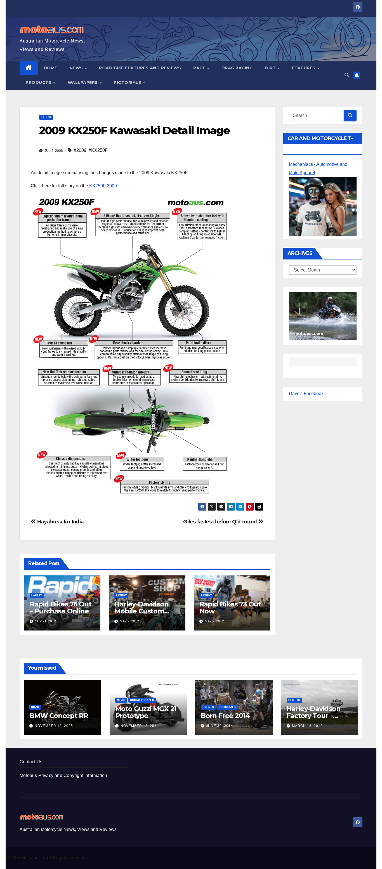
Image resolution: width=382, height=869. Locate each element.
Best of (294, 700)
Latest (46, 117)
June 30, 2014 (219, 726)
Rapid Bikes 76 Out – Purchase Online (60, 607)
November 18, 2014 (140, 726)
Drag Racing (237, 67)
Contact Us (31, 761)
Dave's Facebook (306, 393)
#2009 (80, 150)
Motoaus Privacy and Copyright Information (63, 775)
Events (208, 707)
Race (200, 67)
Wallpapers (83, 82)
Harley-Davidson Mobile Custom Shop (141, 611)
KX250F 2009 (102, 185)
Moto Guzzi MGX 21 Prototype (146, 712)
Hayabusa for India (60, 522)
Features (304, 67)
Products (39, 82)
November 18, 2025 (54, 726)
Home (50, 67)
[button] (347, 75)
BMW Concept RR (58, 716)
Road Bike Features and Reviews (140, 67)
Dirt (271, 67)
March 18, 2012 (307, 726)
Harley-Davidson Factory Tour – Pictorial (314, 716)
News (77, 67)
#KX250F (98, 150)
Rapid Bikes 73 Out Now (230, 607)
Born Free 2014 (225, 716)
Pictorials (128, 82)
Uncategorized (142, 700)
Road (35, 707)
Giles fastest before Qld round (220, 522)
